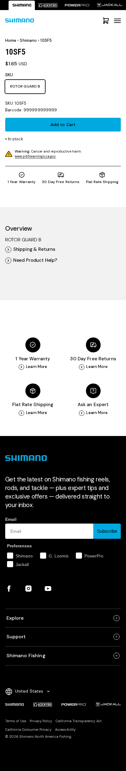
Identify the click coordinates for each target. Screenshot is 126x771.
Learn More (36, 366)
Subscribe (107, 531)
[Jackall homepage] (110, 5)
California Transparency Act (79, 721)
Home (11, 40)
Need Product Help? (35, 260)
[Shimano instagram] (28, 588)
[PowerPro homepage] (77, 5)
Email (11, 519)
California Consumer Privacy (28, 729)
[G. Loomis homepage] (48, 5)
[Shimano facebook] (9, 588)
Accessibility (65, 729)
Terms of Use (15, 721)
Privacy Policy (41, 721)
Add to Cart (63, 124)
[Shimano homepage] (22, 5)
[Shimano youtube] (48, 588)
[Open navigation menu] (117, 21)
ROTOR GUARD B (25, 86)
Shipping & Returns (34, 249)
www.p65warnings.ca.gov (35, 156)
